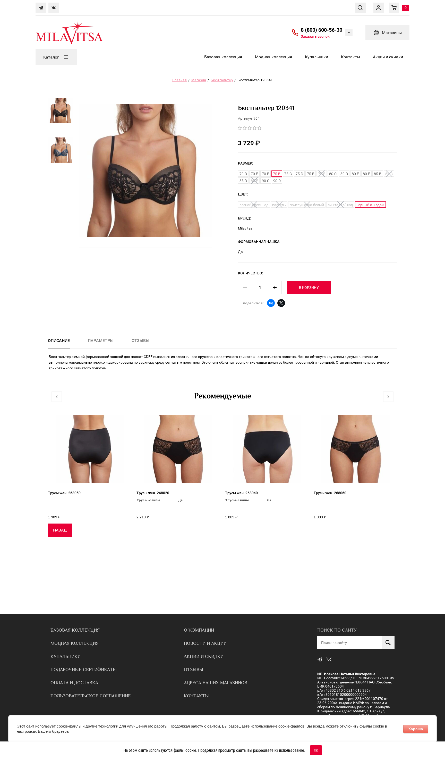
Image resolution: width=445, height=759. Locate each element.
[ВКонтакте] (271, 303)
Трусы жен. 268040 (241, 493)
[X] (281, 303)
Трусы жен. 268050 (64, 493)
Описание (59, 340)
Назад (60, 530)
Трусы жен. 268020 (152, 493)
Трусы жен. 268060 (330, 493)
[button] (315, 36)
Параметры (101, 340)
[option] (61, 115)
